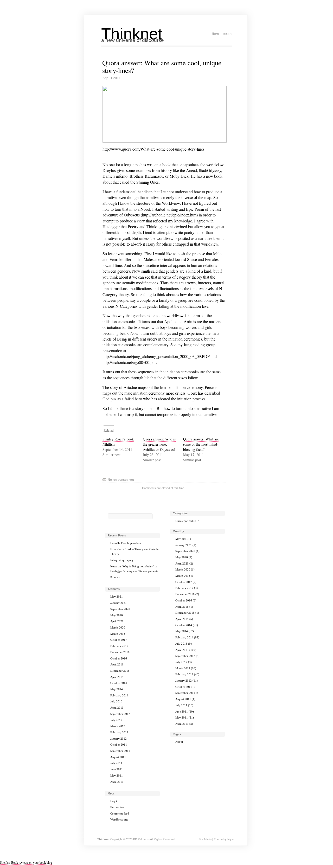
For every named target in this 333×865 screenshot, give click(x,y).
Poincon (115, 577)
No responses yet (121, 480)
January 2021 (118, 602)
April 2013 (117, 707)
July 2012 (116, 720)
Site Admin (205, 839)
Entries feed (117, 807)
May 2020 (116, 615)
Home (216, 34)
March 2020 (117, 627)
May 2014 (116, 689)
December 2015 (120, 670)
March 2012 (117, 726)
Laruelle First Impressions (125, 543)
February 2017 (119, 646)
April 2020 (117, 621)
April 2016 (117, 664)
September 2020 (120, 609)
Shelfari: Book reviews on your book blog (26, 862)
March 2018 (117, 633)
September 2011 (120, 750)
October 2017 (118, 639)
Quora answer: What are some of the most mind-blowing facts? (201, 444)
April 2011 (117, 781)
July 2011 (116, 763)
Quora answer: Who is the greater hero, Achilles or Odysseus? (159, 444)
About (227, 34)
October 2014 (118, 682)
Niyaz (231, 839)
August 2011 (118, 757)
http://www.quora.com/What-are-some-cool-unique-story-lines (153, 149)
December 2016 (120, 652)
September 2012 (120, 713)
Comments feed (119, 813)
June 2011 (116, 769)
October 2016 (118, 658)
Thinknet (131, 34)
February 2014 (119, 695)
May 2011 (116, 775)
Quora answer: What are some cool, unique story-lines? (161, 66)
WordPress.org (119, 819)
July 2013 (116, 701)
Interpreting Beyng (121, 560)
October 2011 (118, 744)
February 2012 (119, 732)
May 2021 (116, 596)
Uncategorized (184, 520)
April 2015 (117, 676)
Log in (114, 801)
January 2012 (118, 738)
